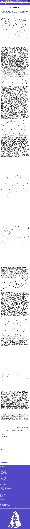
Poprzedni (8, 15)
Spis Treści (15, 15)
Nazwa (2, 449)
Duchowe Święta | (3, 472)
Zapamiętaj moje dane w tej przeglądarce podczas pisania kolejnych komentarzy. (15, 460)
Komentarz (3, 439)
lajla (18, 11)
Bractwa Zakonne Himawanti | (5, 467)
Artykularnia (16, 3)
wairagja (20, 12)
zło (23, 12)
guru (11, 11)
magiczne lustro (23, 11)
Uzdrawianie (8, 3)
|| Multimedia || (3, 493)
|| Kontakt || (15, 509)
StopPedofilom (13, 3)
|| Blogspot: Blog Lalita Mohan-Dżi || (6, 504)
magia (20, 11)
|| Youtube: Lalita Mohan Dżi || (5, 503)
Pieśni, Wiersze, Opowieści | (5, 480)
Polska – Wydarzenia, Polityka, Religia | (6, 487)
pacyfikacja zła (9, 12)
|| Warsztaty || (3, 492)
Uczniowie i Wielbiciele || (4, 473)
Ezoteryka (5, 3)
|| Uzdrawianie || (3, 483)
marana (27, 11)
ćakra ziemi (3, 11)
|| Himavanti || (3, 466)
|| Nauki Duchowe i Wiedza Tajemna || (6, 474)
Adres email (3, 453)
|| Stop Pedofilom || (3, 484)
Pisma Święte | (3, 471)
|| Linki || (2, 495)
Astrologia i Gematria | (4, 478)
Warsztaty (20, 3)
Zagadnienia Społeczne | (4, 490)
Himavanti (1, 3)
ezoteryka (9, 11)
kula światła (15, 11)
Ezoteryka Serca (14, 9)
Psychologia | (3, 489)
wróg (22, 12)
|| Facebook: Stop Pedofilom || (5, 502)
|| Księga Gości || (3, 494)
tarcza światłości (16, 12)
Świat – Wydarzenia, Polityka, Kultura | (6, 488)
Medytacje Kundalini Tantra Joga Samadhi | (7, 477)
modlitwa (5, 12)
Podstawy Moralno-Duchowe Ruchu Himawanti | (7, 470)
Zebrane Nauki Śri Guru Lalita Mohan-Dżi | (7, 469)
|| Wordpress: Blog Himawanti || (5, 505)
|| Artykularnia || (3, 486)
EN (10, 4)
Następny (21, 15)
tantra (12, 12)
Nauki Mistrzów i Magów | (4, 476)
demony (6, 11)
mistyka (2, 12)
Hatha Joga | (3, 479)
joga (12, 11)
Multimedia (23, 3)
